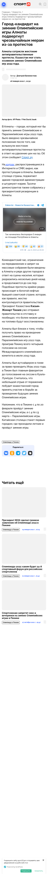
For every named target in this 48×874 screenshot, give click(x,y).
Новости (16, 12)
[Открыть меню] (4, 4)
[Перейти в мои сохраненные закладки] (45, 4)
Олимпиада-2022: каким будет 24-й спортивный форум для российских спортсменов (22, 569)
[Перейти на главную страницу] (22, 4)
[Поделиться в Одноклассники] (12, 453)
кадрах (9, 164)
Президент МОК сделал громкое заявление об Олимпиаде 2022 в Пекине (20, 523)
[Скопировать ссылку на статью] (30, 453)
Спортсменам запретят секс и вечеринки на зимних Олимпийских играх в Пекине (22, 615)
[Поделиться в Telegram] (18, 453)
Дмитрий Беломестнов (27, 76)
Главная (6, 12)
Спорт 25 (27, 157)
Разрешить (26, 871)
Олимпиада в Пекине (11, 442)
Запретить (39, 871)
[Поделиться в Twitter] (24, 453)
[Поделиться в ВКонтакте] (6, 453)
